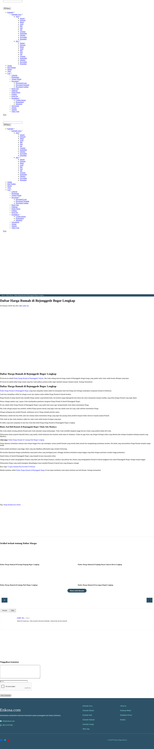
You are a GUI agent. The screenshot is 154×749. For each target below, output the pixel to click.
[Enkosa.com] (12, 6)
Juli (21, 30)
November (23, 37)
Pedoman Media (125, 710)
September (23, 33)
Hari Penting (11, 67)
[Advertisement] (77, 248)
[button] (14, 12)
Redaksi (123, 720)
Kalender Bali (87, 715)
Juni (21, 28)
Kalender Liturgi (88, 724)
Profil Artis (15, 89)
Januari (22, 18)
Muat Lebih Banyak (77, 590)
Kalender (10, 12)
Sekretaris (19, 104)
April (21, 24)
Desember (23, 39)
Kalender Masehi (88, 710)
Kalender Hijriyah (89, 720)
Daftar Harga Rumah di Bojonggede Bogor (14, 391)
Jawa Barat (17, 505)
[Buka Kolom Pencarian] (4, 115)
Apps (9, 71)
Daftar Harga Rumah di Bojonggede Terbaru (28, 378)
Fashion (14, 94)
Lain (8, 73)
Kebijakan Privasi (126, 715)
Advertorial (15, 106)
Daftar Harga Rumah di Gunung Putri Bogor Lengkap (26, 440)
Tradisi (9, 66)
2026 (17, 16)
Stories (9, 69)
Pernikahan (15, 77)
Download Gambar (22, 87)
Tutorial (14, 109)
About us (123, 706)
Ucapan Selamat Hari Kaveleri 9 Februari (21, 467)
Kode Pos (15, 96)
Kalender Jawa (16, 14)
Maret (22, 22)
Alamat (14, 108)
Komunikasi (20, 102)
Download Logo (21, 83)
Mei (21, 26)
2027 (17, 41)
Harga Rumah (8, 505)
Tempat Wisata (16, 79)
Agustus (22, 32)
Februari (22, 20)
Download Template (22, 85)
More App (86, 729)
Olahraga (15, 90)
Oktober (22, 35)
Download (15, 81)
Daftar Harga (16, 92)
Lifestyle (14, 75)
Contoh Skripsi (21, 100)
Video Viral (15, 111)
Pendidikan (15, 98)
